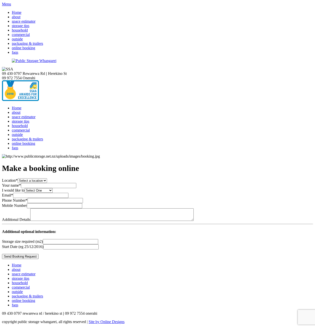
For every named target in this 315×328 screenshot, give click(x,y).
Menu (6, 4)
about (16, 17)
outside (17, 39)
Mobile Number (14, 205)
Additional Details (16, 219)
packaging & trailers (27, 43)
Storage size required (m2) (22, 241)
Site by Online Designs (107, 322)
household (20, 30)
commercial (21, 35)
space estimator (23, 21)
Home (16, 12)
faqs (15, 52)
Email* (7, 195)
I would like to (13, 190)
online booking (23, 48)
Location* (10, 180)
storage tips (20, 26)
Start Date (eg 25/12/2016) (22, 247)
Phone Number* (15, 200)
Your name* (11, 185)
